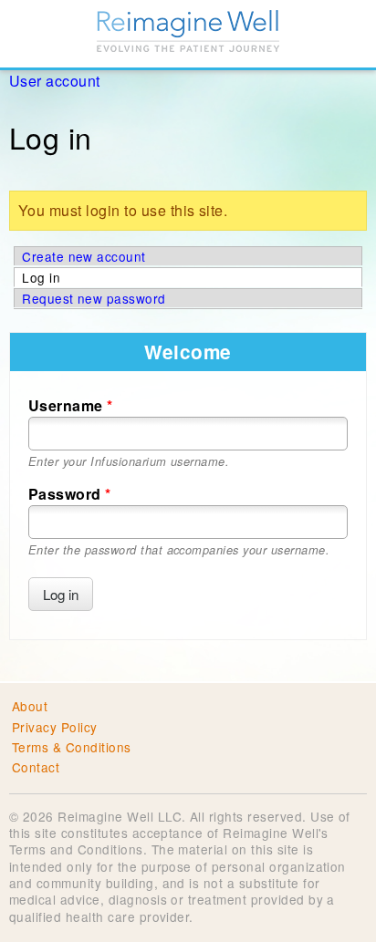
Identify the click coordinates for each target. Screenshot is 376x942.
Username (70, 405)
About (29, 706)
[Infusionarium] (188, 33)
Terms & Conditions (71, 747)
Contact (35, 767)
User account (54, 80)
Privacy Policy (55, 727)
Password (69, 493)
